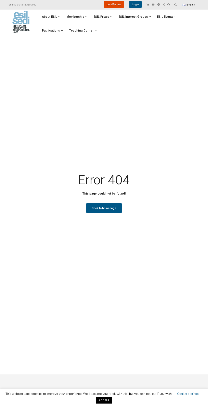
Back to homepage (104, 208)
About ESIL (49, 16)
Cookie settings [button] (188, 394)
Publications (51, 30)
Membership (75, 16)
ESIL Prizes (101, 16)
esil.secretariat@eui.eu (22, 4)
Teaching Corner (81, 30)
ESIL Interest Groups (133, 16)
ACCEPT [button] (104, 400)
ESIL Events (165, 16)
